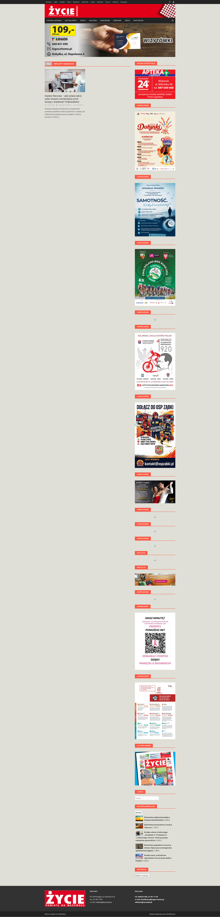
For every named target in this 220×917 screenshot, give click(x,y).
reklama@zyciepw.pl (143, 902)
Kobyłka (62, 2)
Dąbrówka (85, 2)
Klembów (100, 2)
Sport (83, 20)
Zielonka (115, 2)
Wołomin (49, 2)
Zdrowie (117, 20)
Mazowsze (138, 20)
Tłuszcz (107, 2)
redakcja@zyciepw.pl (104, 902)
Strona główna (54, 20)
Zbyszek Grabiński (64, 105)
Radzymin (76, 2)
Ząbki (55, 2)
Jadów (93, 2)
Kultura (93, 20)
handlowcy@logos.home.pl (152, 899)
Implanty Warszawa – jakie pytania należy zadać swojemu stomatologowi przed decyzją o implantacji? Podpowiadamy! (63, 99)
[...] (58, 117)
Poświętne (123, 2)
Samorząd (105, 20)
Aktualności (71, 20)
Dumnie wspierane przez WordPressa (162, 914)
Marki (69, 2)
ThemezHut (62, 914)
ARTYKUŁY (138, 812)
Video (127, 20)
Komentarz (79, 105)
